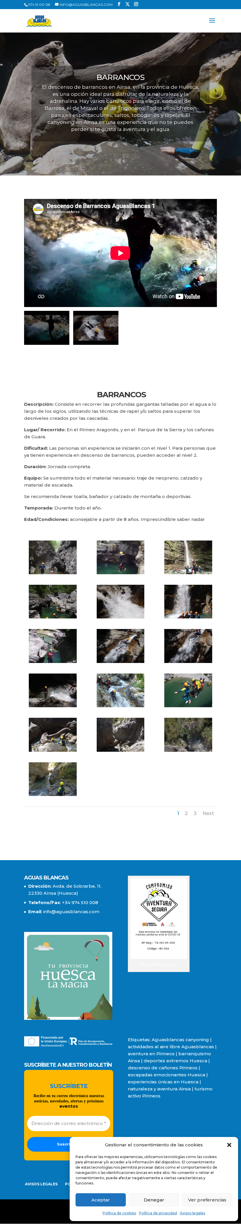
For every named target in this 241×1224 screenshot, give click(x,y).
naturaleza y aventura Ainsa (159, 1089)
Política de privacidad (158, 1213)
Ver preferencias (207, 1200)
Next (208, 813)
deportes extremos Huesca (175, 1060)
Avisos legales (192, 1213)
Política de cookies (119, 1213)
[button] (229, 1145)
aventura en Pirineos (151, 1053)
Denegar (154, 1200)
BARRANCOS (120, 395)
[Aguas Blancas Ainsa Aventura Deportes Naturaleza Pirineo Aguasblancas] (52, 572)
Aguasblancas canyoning (180, 1039)
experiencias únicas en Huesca (163, 1082)
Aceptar (100, 1200)
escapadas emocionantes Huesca (166, 1075)
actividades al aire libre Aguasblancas (171, 1046)
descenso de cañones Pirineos (163, 1067)
